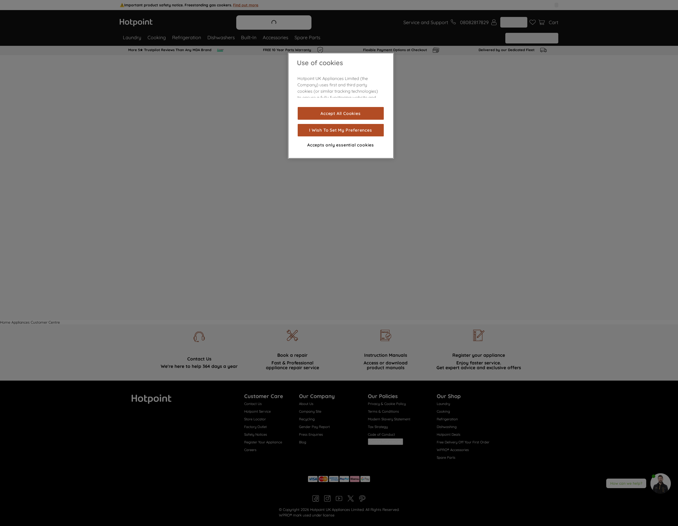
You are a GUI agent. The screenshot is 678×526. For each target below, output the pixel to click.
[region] (341, 106)
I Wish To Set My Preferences (340, 130)
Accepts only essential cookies (340, 144)
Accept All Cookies (340, 113)
